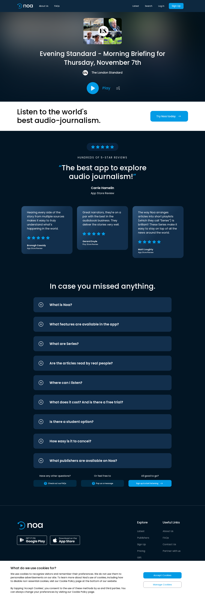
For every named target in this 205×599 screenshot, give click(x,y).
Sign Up (176, 6)
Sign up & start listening (147, 483)
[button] (97, 304)
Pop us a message (104, 483)
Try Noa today (166, 116)
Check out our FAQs (57, 483)
